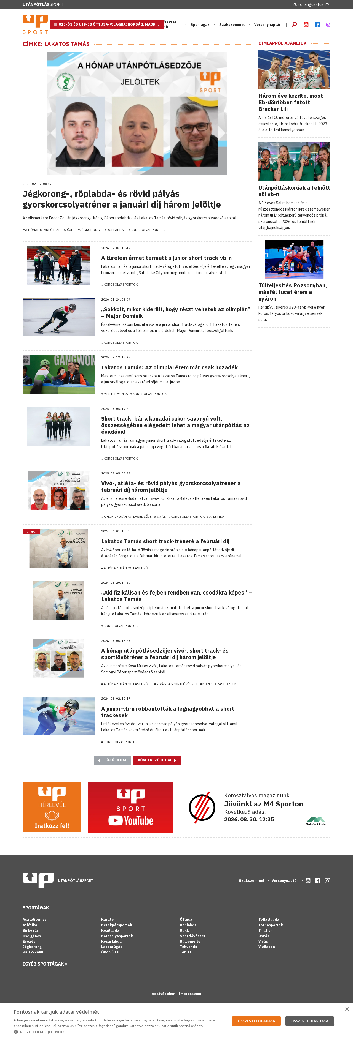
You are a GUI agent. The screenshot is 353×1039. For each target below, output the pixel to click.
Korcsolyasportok (117, 936)
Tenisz (186, 952)
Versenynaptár (267, 24)
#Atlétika (215, 516)
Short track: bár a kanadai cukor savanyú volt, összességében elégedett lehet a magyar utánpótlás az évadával (175, 425)
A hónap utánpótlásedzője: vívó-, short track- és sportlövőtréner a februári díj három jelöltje (165, 654)
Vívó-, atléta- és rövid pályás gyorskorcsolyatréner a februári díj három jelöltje (171, 486)
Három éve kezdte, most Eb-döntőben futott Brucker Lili (290, 102)
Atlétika (30, 925)
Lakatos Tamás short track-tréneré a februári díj (165, 541)
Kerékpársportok (116, 925)
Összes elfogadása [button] (256, 1021)
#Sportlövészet (183, 684)
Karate (107, 919)
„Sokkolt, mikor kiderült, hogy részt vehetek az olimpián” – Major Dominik (175, 313)
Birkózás (31, 930)
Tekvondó (188, 946)
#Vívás (160, 516)
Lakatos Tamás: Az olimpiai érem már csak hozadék (169, 367)
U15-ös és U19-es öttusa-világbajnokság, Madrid (109, 24)
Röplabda (188, 925)
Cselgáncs (32, 936)
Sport (43, 4)
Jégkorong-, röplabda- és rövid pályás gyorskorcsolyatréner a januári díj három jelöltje (122, 199)
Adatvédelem (164, 993)
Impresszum (190, 993)
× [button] (347, 1009)
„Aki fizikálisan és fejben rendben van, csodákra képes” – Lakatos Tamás (176, 596)
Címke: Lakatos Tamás (56, 44)
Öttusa (186, 919)
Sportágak (36, 907)
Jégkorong (32, 946)
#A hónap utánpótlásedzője (48, 230)
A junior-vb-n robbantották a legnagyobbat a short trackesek (167, 712)
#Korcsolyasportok (146, 230)
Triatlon (265, 930)
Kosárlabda (111, 941)
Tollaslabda (268, 919)
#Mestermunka (114, 394)
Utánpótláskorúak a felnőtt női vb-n (294, 191)
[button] (119, 1032)
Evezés (29, 941)
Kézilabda (110, 930)
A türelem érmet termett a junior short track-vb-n (166, 257)
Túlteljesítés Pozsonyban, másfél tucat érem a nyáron (292, 292)
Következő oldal (155, 760)
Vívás (263, 941)
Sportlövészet (192, 936)
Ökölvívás (110, 952)
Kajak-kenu (33, 952)
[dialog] (176, 1021)
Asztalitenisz (35, 919)
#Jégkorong (88, 230)
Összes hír (170, 24)
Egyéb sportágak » (45, 964)
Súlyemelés (190, 941)
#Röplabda (114, 230)
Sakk (184, 930)
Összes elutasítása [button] (309, 1021)
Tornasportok (270, 925)
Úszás (263, 936)
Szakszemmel (232, 24)
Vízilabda (266, 946)
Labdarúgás (111, 946)
